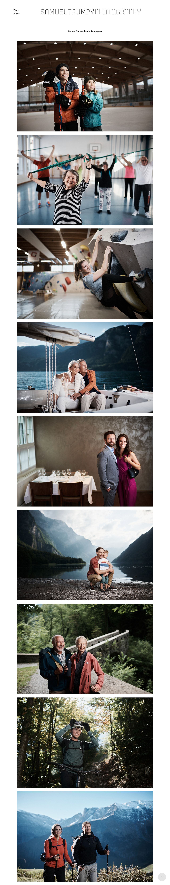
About (17, 13)
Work (16, 10)
